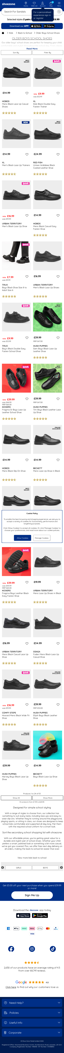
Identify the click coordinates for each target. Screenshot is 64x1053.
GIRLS (18, 867)
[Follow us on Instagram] (32, 949)
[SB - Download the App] (32, 26)
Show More (47, 798)
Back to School (25, 33)
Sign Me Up (32, 895)
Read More (32, 48)
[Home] (3, 33)
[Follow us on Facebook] (11, 949)
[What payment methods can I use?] (32, 931)
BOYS (45, 867)
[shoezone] (9, 4)
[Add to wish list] (26, 93)
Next (61, 867)
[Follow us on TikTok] (53, 949)
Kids (11, 33)
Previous (2, 867)
